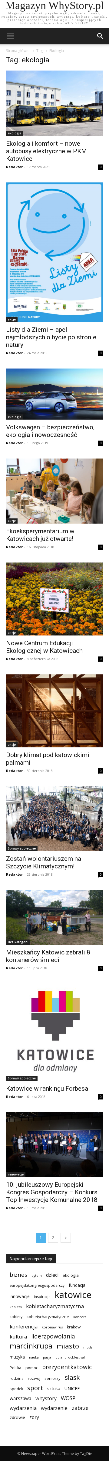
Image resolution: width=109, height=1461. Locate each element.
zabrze (80, 1408)
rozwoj (34, 1378)
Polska (15, 1367)
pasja (47, 1357)
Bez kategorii (18, 942)
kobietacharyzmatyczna (55, 1306)
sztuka (53, 1388)
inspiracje (42, 1296)
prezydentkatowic (67, 1367)
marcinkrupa (31, 1346)
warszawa (20, 1398)
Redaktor (14, 166)
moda (88, 1347)
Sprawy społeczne (22, 848)
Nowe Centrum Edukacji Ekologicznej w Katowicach (44, 646)
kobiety (16, 1316)
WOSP (68, 1398)
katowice (73, 1295)
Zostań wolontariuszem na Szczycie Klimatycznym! (43, 862)
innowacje (16, 1174)
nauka (34, 1357)
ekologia (14, 133)
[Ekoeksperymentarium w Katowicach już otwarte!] (54, 491)
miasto (68, 1346)
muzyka (17, 1357)
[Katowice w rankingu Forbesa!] (54, 1032)
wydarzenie (54, 1408)
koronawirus (52, 1327)
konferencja (24, 1326)
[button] (100, 36)
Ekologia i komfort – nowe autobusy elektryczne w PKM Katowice (46, 151)
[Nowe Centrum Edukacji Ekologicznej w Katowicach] (54, 599)
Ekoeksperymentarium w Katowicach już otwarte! (40, 535)
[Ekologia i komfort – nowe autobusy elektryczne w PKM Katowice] (54, 103)
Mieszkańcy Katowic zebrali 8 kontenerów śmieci (48, 956)
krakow (74, 1327)
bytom (36, 1275)
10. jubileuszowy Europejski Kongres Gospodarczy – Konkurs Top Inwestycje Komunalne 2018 (51, 1192)
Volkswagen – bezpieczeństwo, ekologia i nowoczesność (50, 431)
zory (34, 1417)
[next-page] (66, 1238)
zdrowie (17, 1417)
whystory (46, 1398)
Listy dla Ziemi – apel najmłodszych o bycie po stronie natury (51, 337)
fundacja (77, 1285)
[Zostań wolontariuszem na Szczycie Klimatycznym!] (54, 818)
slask (72, 1377)
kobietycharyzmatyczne (48, 1316)
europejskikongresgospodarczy (37, 1285)
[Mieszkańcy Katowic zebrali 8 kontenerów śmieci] (54, 917)
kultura (18, 1336)
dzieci (52, 1275)
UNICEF (72, 1388)
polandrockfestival (70, 1357)
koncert (79, 1317)
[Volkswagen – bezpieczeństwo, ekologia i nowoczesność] (54, 394)
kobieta (16, 1307)
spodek (16, 1388)
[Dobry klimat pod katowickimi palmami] (54, 710)
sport (35, 1388)
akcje (12, 319)
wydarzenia (23, 1408)
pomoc (31, 1367)
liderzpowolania (53, 1336)
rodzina (17, 1378)
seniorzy (53, 1378)
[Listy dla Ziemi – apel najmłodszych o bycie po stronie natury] (54, 252)
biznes (18, 1274)
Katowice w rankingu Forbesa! (48, 1088)
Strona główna (18, 50)
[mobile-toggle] (10, 36)
